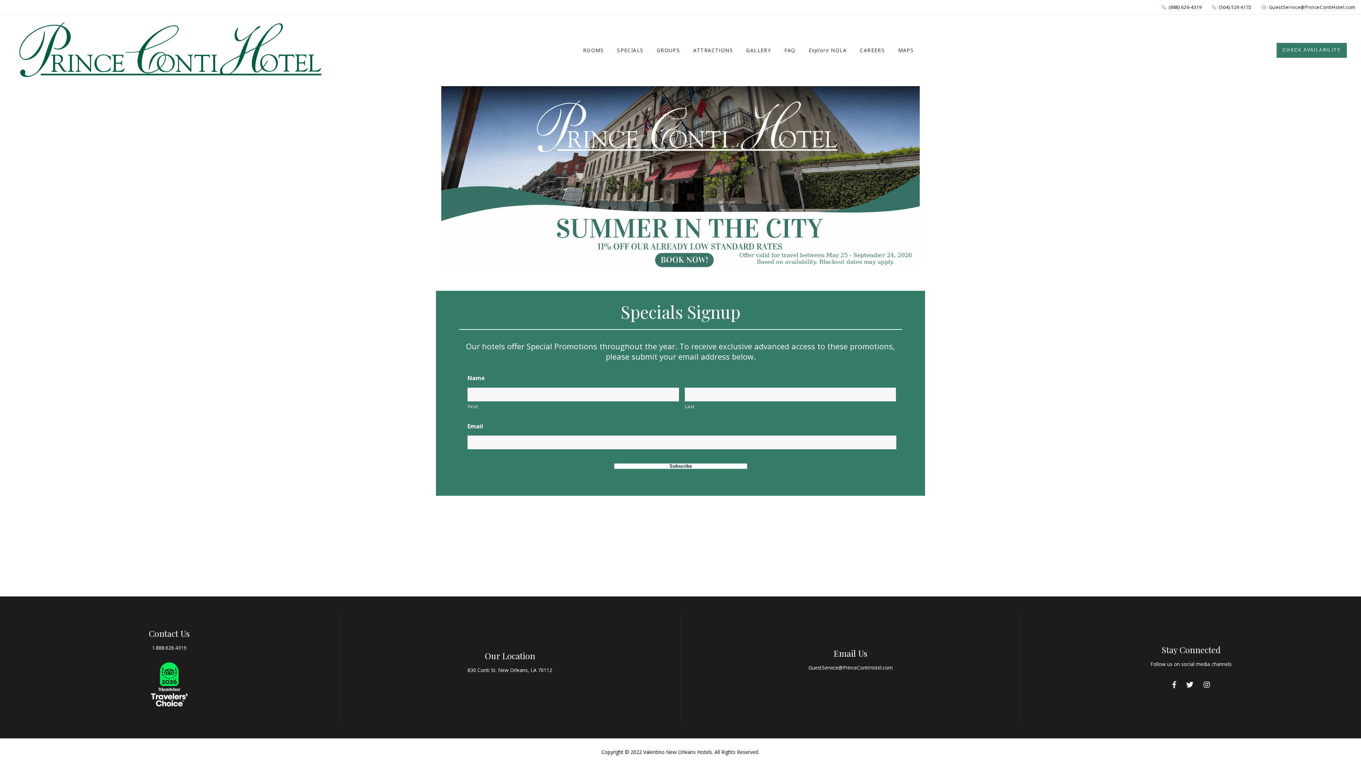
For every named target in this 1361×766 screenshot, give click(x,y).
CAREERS (872, 50)
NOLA (828, 50)
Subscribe (681, 466)
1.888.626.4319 (169, 647)
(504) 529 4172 (1235, 7)
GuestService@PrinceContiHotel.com (1312, 7)
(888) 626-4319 (1185, 7)
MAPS (906, 50)
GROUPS (668, 50)
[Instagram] (1207, 684)
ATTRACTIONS (713, 50)
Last (690, 406)
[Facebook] (1174, 684)
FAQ (790, 50)
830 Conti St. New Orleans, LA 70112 (509, 670)
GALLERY (758, 50)
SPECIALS (630, 50)
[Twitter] (1189, 684)
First (473, 406)
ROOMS (593, 50)
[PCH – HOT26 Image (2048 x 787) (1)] (680, 178)
